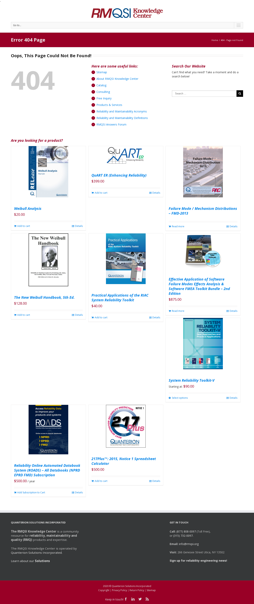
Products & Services (109, 105)
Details (79, 226)
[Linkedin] (133, 599)
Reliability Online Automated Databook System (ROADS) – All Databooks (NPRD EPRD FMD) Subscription (47, 470)
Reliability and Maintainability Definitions (122, 118)
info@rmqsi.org (189, 544)
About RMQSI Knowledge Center (117, 79)
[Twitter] (140, 599)
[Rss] (147, 599)
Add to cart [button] (23, 226)
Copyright (103, 590)
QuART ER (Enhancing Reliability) (118, 175)
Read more (178, 226)
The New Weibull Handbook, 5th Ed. (44, 297)
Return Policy (137, 590)
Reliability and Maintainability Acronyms (121, 111)
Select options (180, 397)
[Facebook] (125, 599)
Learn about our (30, 561)
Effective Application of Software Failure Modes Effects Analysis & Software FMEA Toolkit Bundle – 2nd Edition (199, 286)
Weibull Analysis (27, 208)
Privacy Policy (119, 590)
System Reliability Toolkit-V (192, 380)
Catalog (101, 85)
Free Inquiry (104, 98)
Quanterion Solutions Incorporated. (36, 553)
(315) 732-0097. (183, 535)
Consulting (103, 92)
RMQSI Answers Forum (111, 124)
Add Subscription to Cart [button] (31, 492)
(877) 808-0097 (186, 531)
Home (215, 40)
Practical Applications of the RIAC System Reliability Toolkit (119, 297)
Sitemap (101, 72)
